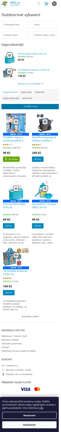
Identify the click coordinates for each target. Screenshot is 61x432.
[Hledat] (39, 4)
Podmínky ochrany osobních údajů (18, 350)
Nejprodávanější (11, 98)
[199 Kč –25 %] (16, 256)
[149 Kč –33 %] (45, 190)
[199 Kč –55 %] (16, 190)
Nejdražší (39, 92)
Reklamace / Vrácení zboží (14, 336)
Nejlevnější (26, 92)
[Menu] (54, 4)
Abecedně (27, 98)
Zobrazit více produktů (29, 83)
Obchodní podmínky (11, 343)
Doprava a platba (10, 339)
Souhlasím (29, 424)
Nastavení (29, 415)
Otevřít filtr (31, 106)
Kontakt (5, 347)
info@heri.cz (12, 365)
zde (41, 408)
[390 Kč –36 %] (45, 123)
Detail (37, 159)
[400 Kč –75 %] (16, 123)
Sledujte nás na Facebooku (19, 374)
